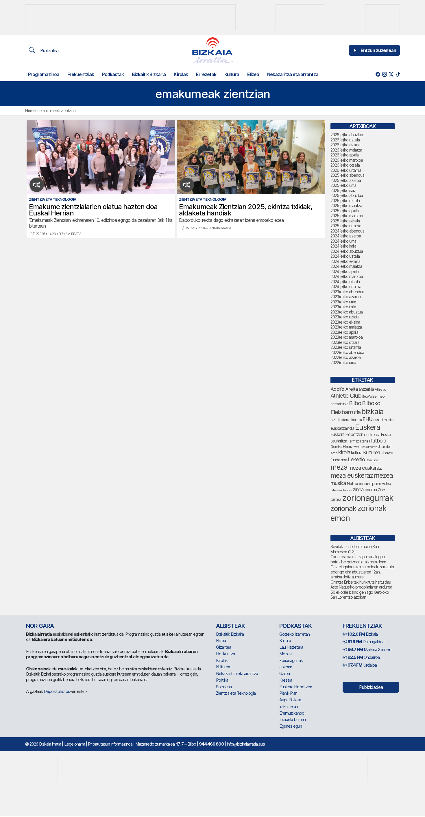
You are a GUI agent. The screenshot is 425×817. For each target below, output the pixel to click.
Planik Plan (288, 693)
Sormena (224, 686)
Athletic (380, 389)
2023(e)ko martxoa (346, 337)
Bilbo (355, 403)
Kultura (231, 74)
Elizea (253, 74)
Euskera (367, 427)
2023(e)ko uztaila (344, 316)
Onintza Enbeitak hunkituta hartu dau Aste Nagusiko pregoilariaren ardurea (361, 585)
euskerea (372, 434)
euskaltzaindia (342, 428)
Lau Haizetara (291, 647)
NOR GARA (40, 625)
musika (338, 483)
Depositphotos (57, 691)
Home (30, 110)
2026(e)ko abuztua (346, 134)
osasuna (365, 484)
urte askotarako (341, 490)
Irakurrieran (369, 447)
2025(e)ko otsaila (345, 220)
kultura (356, 452)
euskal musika (383, 420)
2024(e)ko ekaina (345, 261)
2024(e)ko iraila (343, 246)
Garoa (284, 673)
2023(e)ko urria (343, 301)
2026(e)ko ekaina (345, 144)
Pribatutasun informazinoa (110, 744)
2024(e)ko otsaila (345, 281)
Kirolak (181, 74)
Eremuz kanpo (291, 713)
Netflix (352, 483)
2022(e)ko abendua (347, 352)
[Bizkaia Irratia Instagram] (384, 74)
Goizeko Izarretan (294, 634)
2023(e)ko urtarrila (345, 347)
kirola (344, 452)
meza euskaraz (365, 467)
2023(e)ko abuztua (346, 311)
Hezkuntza (225, 653)
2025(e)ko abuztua (346, 195)
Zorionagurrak (291, 660)
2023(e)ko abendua (347, 291)
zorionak (343, 508)
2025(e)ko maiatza (346, 205)
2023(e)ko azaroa (345, 296)
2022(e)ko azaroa (345, 357)
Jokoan (285, 667)
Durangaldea (366, 641)
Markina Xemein (369, 649)
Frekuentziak (80, 74)
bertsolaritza (339, 404)
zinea (358, 489)
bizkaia (372, 411)
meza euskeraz (351, 475)
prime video (381, 483)
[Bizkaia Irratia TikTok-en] (398, 74)
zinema (370, 490)
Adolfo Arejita (344, 389)
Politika (222, 680)
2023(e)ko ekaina (345, 322)
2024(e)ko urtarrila (345, 286)
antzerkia (366, 389)
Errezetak (206, 74)
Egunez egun (290, 726)
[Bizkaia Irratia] (212, 50)
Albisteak (230, 625)
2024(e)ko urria (343, 241)
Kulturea (371, 452)
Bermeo (378, 396)
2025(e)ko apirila (344, 210)
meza (339, 467)
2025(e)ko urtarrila (345, 225)
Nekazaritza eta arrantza (292, 74)
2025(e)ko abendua (347, 175)
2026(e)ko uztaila (345, 139)
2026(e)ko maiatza (346, 149)
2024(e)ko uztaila (345, 256)
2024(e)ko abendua (347, 230)
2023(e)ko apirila (344, 332)
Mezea (285, 653)
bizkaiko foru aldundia (346, 420)
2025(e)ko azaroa (345, 180)
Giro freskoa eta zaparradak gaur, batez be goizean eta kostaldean (358, 559)
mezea (383, 475)
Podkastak (113, 74)
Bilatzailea (48, 51)
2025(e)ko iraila (343, 190)
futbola (378, 440)
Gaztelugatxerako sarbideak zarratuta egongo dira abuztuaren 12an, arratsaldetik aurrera (362, 571)
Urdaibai (362, 665)
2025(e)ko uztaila (345, 200)
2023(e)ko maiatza (346, 326)
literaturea (372, 460)
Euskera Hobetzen (346, 434)
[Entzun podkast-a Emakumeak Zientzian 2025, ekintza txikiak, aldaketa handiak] (186, 185)
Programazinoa (43, 74)
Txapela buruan (292, 719)
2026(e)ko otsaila (345, 165)
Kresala (285, 680)
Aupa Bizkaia (290, 699)
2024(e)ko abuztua (346, 251)
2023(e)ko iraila (343, 306)
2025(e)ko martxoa (346, 215)
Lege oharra (74, 744)
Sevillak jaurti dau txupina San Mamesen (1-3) (354, 549)
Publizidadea (371, 687)
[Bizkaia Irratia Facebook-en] (378, 74)
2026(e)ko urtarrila (345, 170)
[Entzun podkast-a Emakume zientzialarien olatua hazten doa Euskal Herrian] (36, 185)
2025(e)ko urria (343, 185)
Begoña (367, 397)
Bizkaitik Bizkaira (149, 74)
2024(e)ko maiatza (346, 266)
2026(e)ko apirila (344, 154)
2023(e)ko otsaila (344, 342)
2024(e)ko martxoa (346, 276)
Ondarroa (364, 657)
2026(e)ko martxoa (346, 160)
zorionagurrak (367, 498)
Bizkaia (363, 634)
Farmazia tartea (359, 441)
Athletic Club (345, 395)
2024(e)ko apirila (344, 271)
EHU (367, 419)
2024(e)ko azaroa (345, 235)
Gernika (336, 447)
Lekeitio (356, 459)
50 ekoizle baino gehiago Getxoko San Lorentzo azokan (359, 595)
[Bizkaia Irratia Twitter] (391, 74)
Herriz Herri (352, 446)
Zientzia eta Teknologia (236, 693)
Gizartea (223, 647)
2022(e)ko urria (343, 362)
